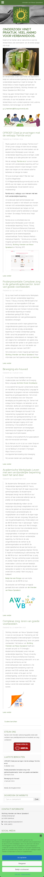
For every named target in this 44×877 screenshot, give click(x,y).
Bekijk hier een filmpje (13, 578)
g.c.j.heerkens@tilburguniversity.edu (15, 109)
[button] (41, 836)
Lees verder (7, 276)
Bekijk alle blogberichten (12, 788)
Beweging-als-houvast (11, 778)
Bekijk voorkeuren (22, 869)
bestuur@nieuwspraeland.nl (13, 822)
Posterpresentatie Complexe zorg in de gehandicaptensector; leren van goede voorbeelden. (21, 771)
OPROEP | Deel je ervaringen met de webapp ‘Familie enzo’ (22, 762)
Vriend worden (25, 874)
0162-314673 (8, 824)
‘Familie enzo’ (21, 161)
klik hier (36, 357)
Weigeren (22, 863)
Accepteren (22, 858)
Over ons (17, 874)
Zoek (36, 799)
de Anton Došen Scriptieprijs (27, 383)
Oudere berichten (10, 721)
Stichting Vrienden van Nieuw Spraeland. (19, 355)
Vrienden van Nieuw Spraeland (32, 2)
